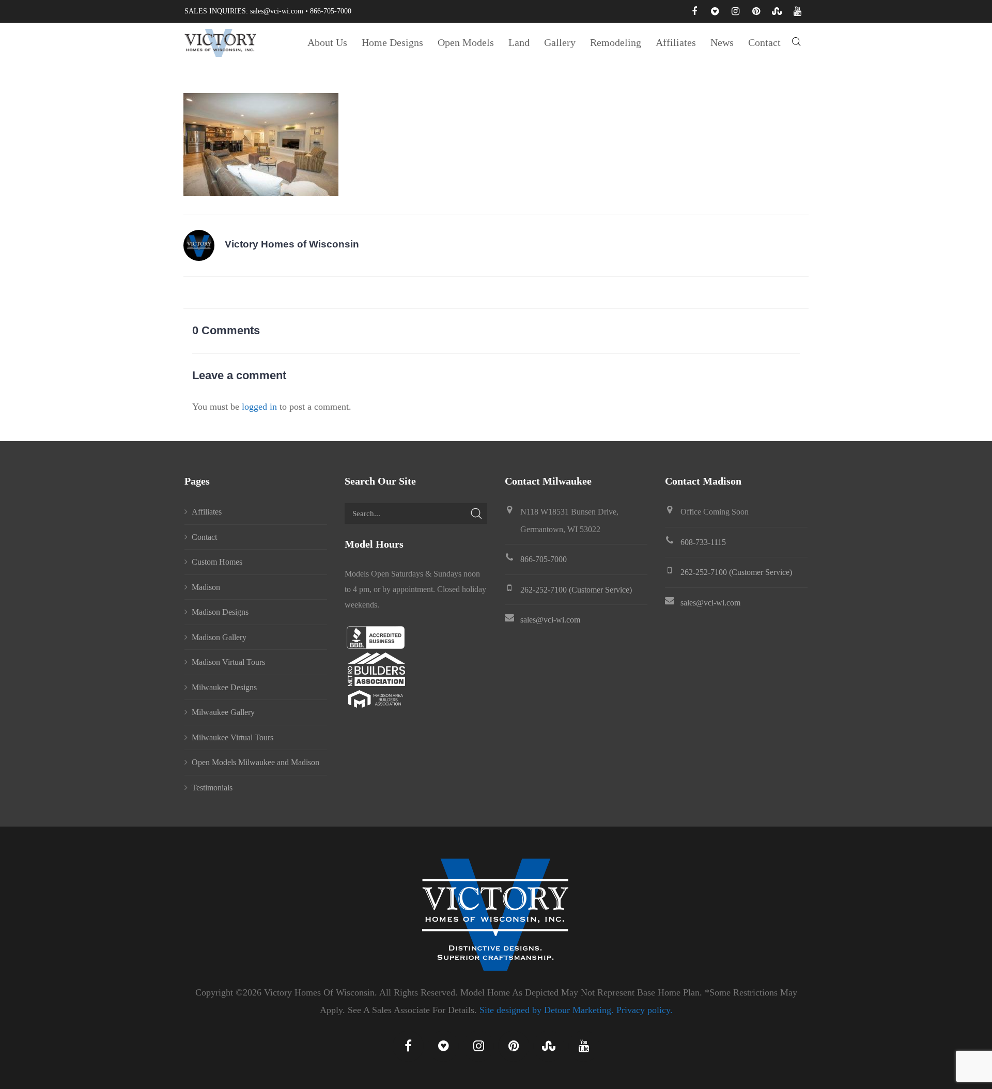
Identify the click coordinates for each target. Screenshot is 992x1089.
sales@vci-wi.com (276, 11)
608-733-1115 (703, 542)
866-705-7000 (330, 11)
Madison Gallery (219, 637)
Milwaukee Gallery (223, 712)
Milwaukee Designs (224, 687)
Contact (204, 537)
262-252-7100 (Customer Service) (576, 589)
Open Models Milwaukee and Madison (255, 762)
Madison (206, 587)
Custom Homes (217, 561)
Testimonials (212, 787)
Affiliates (207, 511)
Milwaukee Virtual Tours (232, 737)
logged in (259, 406)
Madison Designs (220, 612)
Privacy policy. (644, 1010)
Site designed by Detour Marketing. (546, 1010)
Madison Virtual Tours (228, 662)
